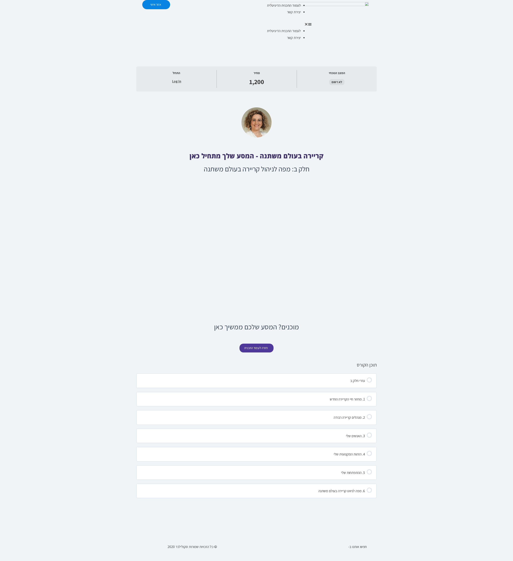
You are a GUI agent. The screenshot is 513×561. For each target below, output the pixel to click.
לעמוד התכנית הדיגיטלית (284, 5)
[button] (285, 24)
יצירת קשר (294, 12)
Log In (176, 81)
